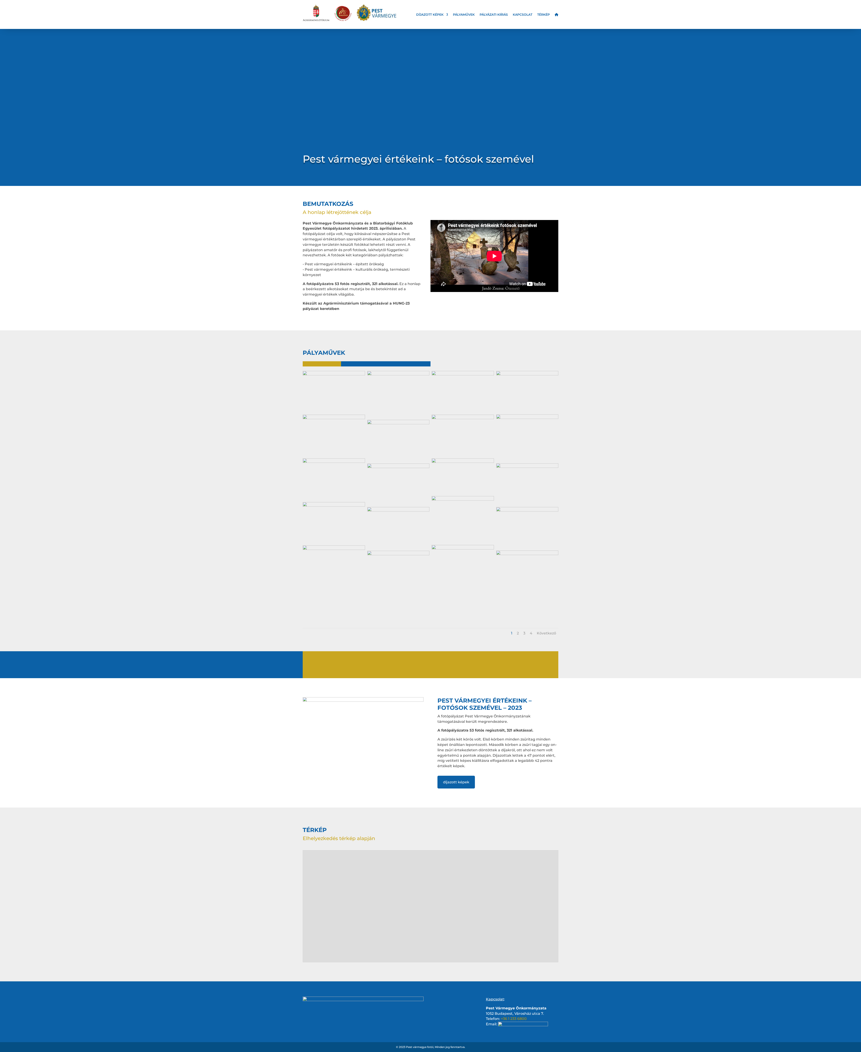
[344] (463, 418)
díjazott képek (456, 782)
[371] (334, 462)
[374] (463, 462)
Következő (546, 633)
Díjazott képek (430, 15)
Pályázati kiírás (494, 15)
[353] (527, 374)
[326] (527, 418)
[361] (398, 467)
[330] (527, 467)
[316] (463, 374)
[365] (398, 423)
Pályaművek (464, 15)
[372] (334, 418)
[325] (463, 548)
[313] (463, 499)
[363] (334, 549)
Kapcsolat (522, 15)
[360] (527, 554)
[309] (398, 374)
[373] (334, 505)
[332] (398, 554)
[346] (527, 510)
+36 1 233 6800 (514, 1019)
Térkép (543, 15)
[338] (398, 510)
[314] (334, 374)
